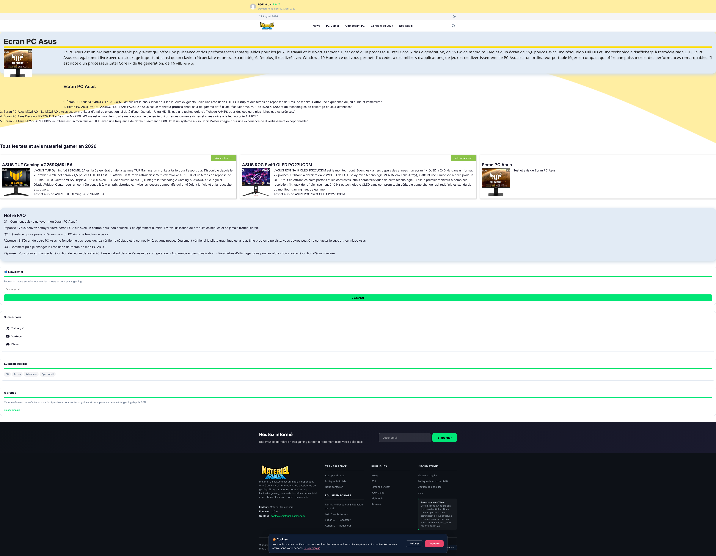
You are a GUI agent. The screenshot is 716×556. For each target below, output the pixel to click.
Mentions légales (428, 475)
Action (17, 374)
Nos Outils (406, 25)
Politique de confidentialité (433, 481)
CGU (420, 492)
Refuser (414, 543)
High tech (377, 498)
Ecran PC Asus (497, 164)
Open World (48, 374)
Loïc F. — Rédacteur (336, 514)
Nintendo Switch (380, 486)
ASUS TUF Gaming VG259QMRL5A (37, 164)
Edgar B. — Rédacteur (338, 519)
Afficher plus (185, 63)
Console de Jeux (382, 25)
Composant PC (355, 25)
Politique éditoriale (335, 481)
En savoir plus (312, 547)
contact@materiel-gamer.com (288, 515)
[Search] (453, 25)
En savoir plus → (13, 409)
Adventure (31, 374)
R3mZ (276, 4)
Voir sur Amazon (223, 158)
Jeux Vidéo (377, 492)
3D (7, 374)
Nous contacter (334, 486)
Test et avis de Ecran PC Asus (534, 170)
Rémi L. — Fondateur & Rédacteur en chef (344, 506)
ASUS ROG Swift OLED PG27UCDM (277, 164)
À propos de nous (335, 475)
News (316, 25)
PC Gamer (332, 25)
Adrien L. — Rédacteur (338, 525)
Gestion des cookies (430, 486)
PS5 (373, 481)
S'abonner (358, 297)
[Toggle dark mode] (454, 16)
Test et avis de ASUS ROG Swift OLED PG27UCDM (309, 194)
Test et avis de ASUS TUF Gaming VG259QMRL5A (69, 194)
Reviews (376, 504)
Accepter (434, 543)
